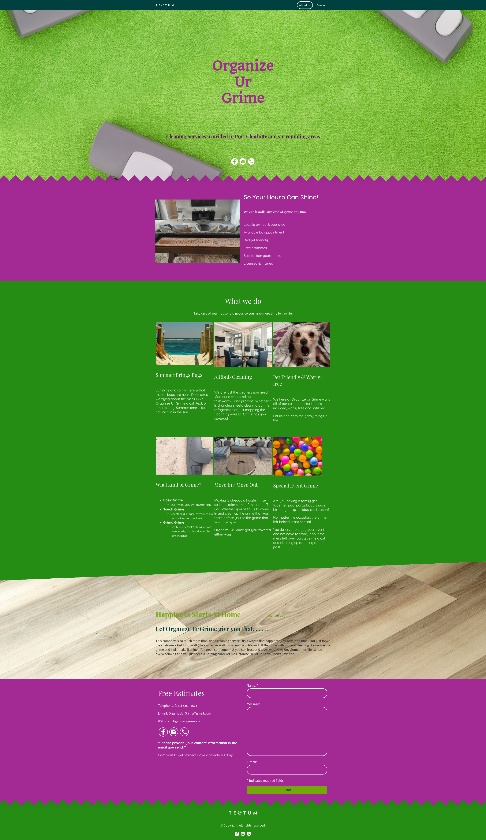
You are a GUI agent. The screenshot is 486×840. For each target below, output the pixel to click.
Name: (252, 685)
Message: (253, 704)
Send (287, 790)
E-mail (252, 762)
